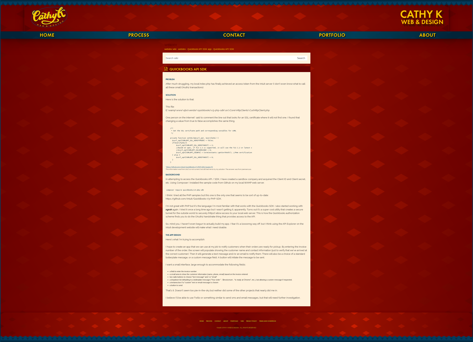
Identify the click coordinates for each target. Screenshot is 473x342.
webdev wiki (170, 49)
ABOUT (427, 35)
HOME (47, 35)
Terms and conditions (267, 321)
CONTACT (234, 35)
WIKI (242, 321)
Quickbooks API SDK (223, 49)
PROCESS (138, 35)
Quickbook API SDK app (199, 49)
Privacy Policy (251, 321)
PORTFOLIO (332, 35)
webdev (182, 49)
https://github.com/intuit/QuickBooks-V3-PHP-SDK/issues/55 (189, 167)
